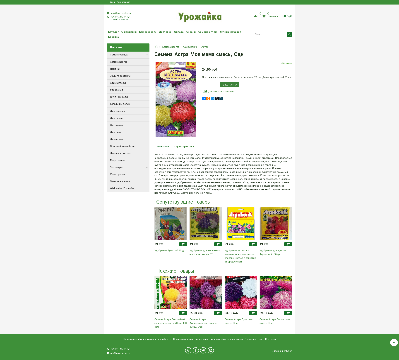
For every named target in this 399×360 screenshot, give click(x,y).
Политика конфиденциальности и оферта (147, 339)
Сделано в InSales (282, 351)
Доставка (165, 32)
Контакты (270, 339)
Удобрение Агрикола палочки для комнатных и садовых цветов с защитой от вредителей (240, 256)
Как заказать (147, 32)
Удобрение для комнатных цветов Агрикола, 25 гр (205, 252)
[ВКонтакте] (204, 98)
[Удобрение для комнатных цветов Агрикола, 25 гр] (206, 223)
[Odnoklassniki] (188, 350)
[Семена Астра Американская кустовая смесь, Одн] (206, 292)
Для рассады (117, 111)
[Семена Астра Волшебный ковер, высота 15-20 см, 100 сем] (170, 292)
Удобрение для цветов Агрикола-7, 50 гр (273, 252)
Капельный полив (120, 104)
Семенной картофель (122, 146)
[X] (217, 98)
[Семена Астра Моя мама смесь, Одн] (176, 99)
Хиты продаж (117, 174)
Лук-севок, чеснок (120, 153)
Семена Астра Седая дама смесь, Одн (275, 321)
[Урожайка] (199, 16)
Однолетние (190, 47)
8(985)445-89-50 (120, 17)
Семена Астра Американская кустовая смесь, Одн (203, 323)
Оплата (179, 32)
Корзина (113, 37)
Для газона (116, 118)
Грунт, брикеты (119, 97)
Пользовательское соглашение (191, 339)
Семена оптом (207, 32)
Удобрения (116, 90)
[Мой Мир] (212, 98)
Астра (204, 47)
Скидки (191, 32)
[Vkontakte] (203, 350)
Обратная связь (254, 339)
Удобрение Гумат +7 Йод (169, 250)
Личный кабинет (230, 32)
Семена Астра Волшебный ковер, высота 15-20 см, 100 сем (170, 323)
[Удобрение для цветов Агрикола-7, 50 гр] (276, 223)
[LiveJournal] (221, 98)
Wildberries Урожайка (122, 188)
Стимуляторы (118, 83)
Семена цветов (170, 47)
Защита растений (120, 76)
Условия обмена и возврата (227, 339)
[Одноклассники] (208, 98)
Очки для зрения (120, 181)
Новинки (115, 69)
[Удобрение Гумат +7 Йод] (170, 223)
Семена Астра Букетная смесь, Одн (238, 321)
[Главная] (156, 47)
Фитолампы (116, 125)
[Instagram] (211, 350)
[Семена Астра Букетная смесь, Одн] (241, 292)
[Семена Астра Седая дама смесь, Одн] (276, 292)
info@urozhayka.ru (120, 13)
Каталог (113, 32)
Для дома (115, 132)
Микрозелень (117, 160)
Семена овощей (119, 55)
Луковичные (117, 139)
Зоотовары (116, 167)
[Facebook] (196, 350)
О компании (129, 32)
